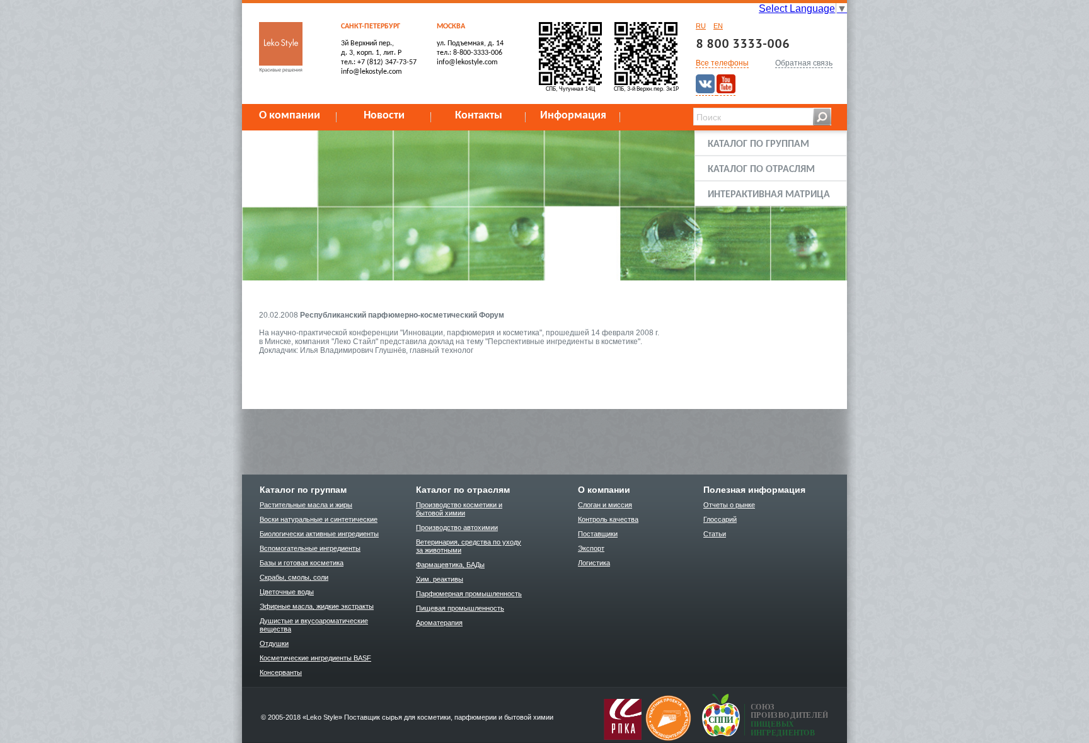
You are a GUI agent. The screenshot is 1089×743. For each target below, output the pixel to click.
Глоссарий (720, 519)
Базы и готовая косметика (301, 563)
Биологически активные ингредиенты (319, 534)
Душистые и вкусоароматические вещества (314, 625)
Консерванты (281, 672)
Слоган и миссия (605, 505)
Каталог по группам (758, 144)
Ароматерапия (439, 622)
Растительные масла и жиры (306, 505)
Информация (573, 116)
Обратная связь (804, 63)
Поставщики (598, 534)
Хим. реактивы (439, 579)
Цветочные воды (287, 592)
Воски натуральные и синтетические (318, 519)
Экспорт (591, 548)
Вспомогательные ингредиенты (310, 548)
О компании (289, 116)
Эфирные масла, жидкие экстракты (317, 606)
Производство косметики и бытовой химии (459, 509)
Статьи (714, 534)
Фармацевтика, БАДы (450, 564)
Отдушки (274, 643)
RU (701, 26)
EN (718, 26)
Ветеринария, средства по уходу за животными (468, 546)
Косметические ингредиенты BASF (315, 658)
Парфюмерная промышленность (469, 593)
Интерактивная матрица (769, 195)
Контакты (478, 116)
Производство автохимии (457, 527)
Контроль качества (608, 519)
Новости (384, 116)
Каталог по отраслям (761, 169)
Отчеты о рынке (729, 505)
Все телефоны (722, 63)
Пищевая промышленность (460, 608)
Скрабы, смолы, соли (294, 577)
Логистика (594, 563)
